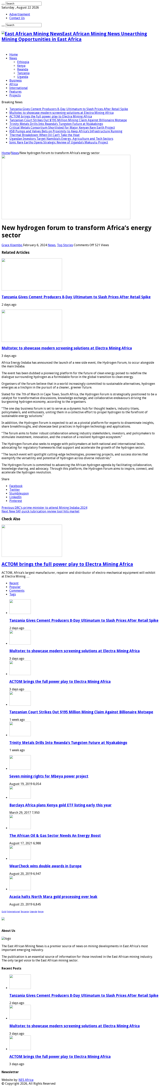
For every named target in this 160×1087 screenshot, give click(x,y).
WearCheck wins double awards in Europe (45, 866)
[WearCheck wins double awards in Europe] (20, 859)
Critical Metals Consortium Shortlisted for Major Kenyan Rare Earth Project (62, 127)
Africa (13, 84)
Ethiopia (23, 62)
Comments (16, 591)
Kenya (21, 66)
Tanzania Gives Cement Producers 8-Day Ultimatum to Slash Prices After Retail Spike (68, 109)
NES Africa (26, 1080)
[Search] (3, 4)
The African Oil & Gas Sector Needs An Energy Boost (55, 836)
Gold (4, 911)
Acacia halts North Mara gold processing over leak (53, 897)
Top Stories (65, 245)
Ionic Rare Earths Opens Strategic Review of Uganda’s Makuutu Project (58, 142)
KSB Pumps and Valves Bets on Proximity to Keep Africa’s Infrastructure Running (65, 131)
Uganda (22, 77)
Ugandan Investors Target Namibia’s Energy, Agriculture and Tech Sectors (61, 139)
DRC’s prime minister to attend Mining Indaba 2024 (44, 508)
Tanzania (23, 73)
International (18, 88)
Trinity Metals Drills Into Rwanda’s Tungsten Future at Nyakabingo (56, 124)
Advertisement (19, 14)
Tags (12, 594)
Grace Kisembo (12, 245)
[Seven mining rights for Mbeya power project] (20, 769)
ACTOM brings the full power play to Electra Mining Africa (50, 116)
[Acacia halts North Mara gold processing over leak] (20, 889)
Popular (15, 587)
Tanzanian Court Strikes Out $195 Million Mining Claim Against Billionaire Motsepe (68, 120)
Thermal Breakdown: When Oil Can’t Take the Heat (44, 135)
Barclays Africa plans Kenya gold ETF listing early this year (60, 805)
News (13, 58)
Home (13, 54)
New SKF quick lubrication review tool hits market (40, 511)
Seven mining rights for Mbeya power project (48, 776)
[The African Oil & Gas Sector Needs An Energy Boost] (20, 828)
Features (15, 92)
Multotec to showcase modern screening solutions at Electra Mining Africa (61, 113)
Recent (14, 583)
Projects (15, 95)
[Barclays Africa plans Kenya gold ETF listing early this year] (20, 797)
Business (15, 80)
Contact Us (17, 18)
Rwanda (22, 69)
